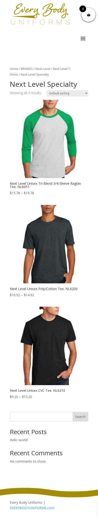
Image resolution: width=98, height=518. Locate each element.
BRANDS (27, 69)
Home (14, 69)
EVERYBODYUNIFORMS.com (32, 508)
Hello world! (19, 440)
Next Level (42, 69)
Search (80, 416)
